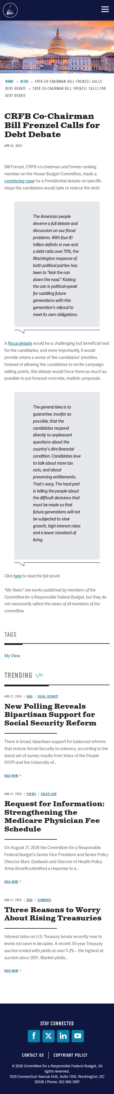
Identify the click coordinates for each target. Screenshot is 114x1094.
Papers (31, 794)
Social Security (47, 696)
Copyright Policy (70, 1055)
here (18, 576)
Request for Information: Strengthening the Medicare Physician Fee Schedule (54, 816)
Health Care (49, 794)
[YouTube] (78, 1036)
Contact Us (33, 1055)
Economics (44, 900)
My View (12, 655)
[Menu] (105, 9)
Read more (11, 776)
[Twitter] (48, 1036)
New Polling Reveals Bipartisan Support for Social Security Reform (50, 715)
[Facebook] (34, 1036)
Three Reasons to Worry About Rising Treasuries (52, 914)
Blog (29, 696)
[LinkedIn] (63, 1036)
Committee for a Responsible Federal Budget (10, 10)
